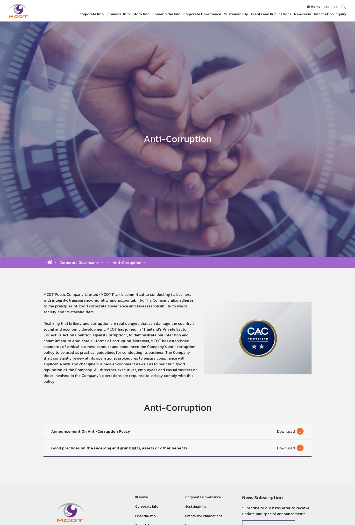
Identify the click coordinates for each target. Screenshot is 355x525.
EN (326, 6)
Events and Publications (203, 515)
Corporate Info (146, 506)
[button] (81, 262)
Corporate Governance (203, 497)
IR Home (313, 6)
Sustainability (195, 506)
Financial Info (145, 515)
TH (336, 6)
